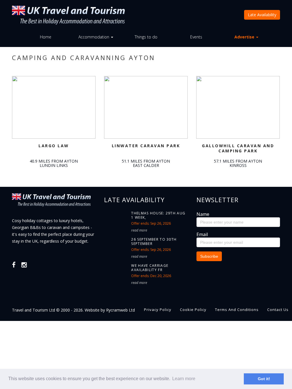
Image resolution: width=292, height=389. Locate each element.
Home (45, 37)
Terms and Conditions (237, 309)
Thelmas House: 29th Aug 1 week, (158, 215)
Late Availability (262, 14)
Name (202, 214)
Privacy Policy (157, 309)
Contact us (278, 309)
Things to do (146, 37)
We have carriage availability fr (149, 267)
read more (139, 230)
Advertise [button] (245, 37)
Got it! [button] (264, 378)
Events (196, 37)
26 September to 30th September (154, 241)
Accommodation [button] (94, 37)
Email (202, 234)
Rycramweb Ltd (120, 310)
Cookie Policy (193, 309)
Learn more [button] (183, 378)
